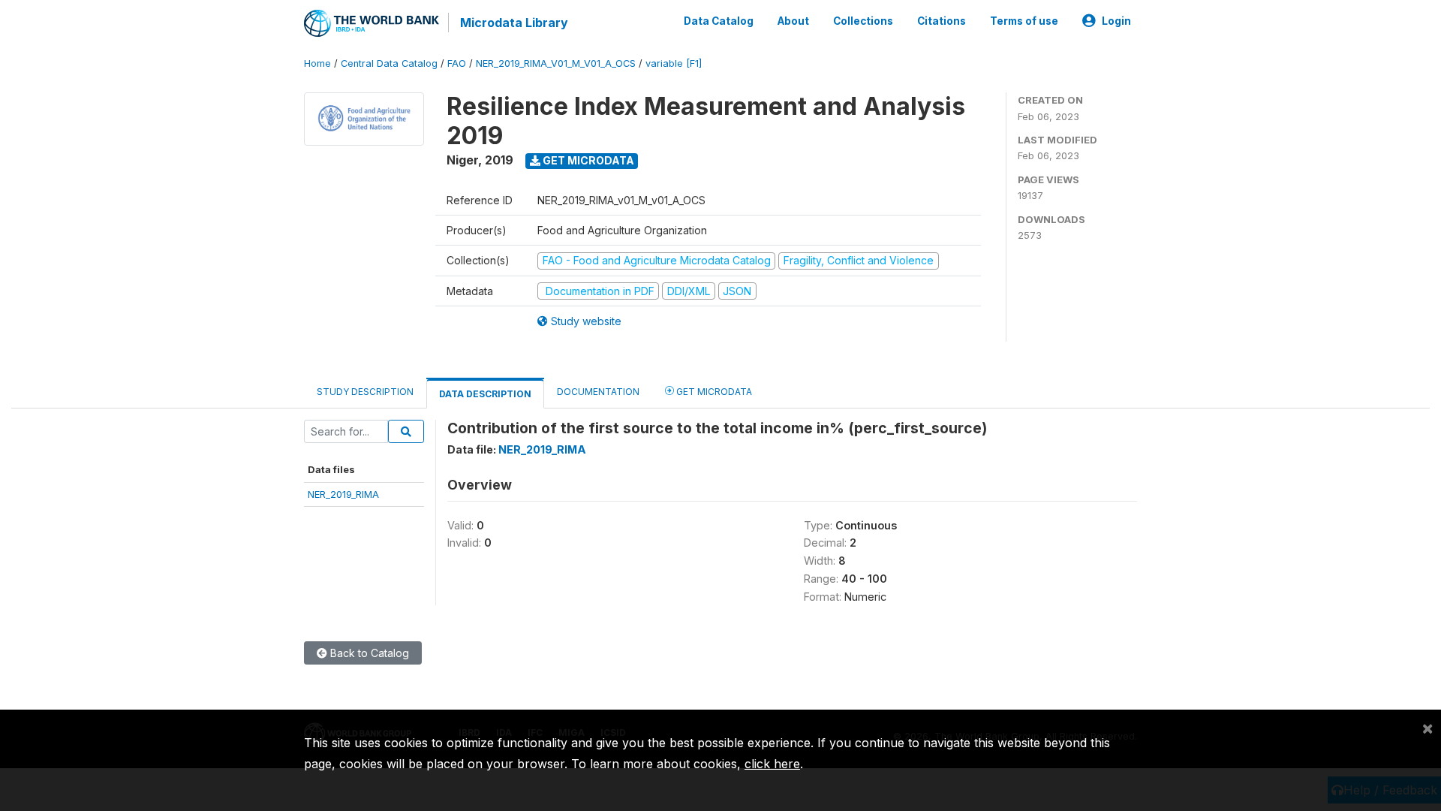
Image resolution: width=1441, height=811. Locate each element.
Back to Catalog (368, 653)
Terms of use (1024, 21)
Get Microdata (587, 160)
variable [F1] (673, 63)
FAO (456, 63)
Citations (941, 21)
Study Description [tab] (365, 391)
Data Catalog (719, 21)
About (793, 21)
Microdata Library (514, 22)
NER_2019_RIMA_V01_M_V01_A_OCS (556, 63)
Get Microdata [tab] (713, 391)
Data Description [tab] (485, 393)
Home (317, 63)
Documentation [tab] (598, 391)
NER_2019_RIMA (343, 494)
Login (1116, 21)
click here (772, 763)
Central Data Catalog (389, 63)
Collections (863, 21)
